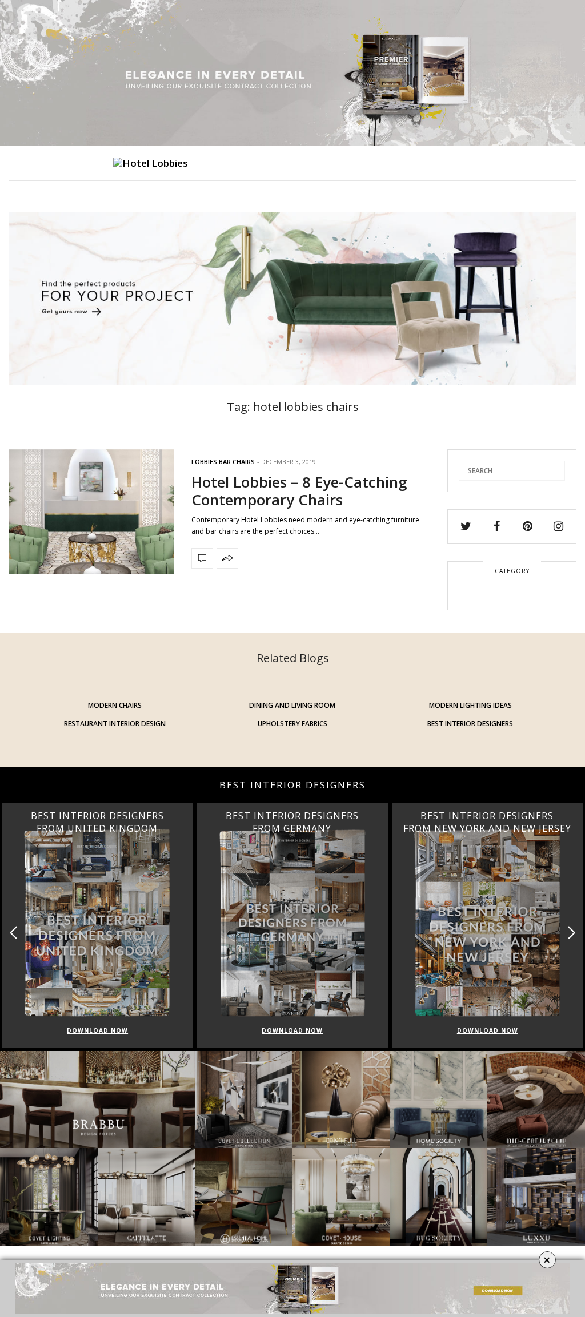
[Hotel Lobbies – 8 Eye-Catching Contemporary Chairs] (91, 511)
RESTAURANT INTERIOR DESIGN (115, 723)
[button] (571, 932)
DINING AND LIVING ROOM (292, 705)
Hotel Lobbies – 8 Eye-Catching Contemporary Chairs (299, 491)
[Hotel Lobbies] (150, 163)
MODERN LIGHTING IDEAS (470, 705)
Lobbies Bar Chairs (223, 461)
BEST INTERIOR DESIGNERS (470, 723)
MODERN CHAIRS (115, 705)
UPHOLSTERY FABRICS (292, 723)
